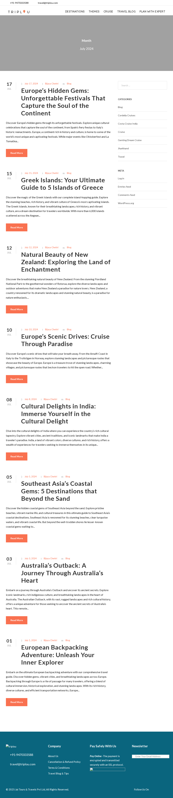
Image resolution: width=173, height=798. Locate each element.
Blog (69, 83)
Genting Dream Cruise (130, 140)
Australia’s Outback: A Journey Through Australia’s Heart (62, 572)
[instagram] (166, 2)
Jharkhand (123, 148)
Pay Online (96, 756)
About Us (53, 756)
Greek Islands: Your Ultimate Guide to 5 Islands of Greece (63, 183)
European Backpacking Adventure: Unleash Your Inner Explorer (58, 654)
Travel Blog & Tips (58, 773)
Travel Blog (126, 11)
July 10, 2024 (31, 329)
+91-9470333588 (19, 2)
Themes (94, 11)
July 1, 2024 (30, 640)
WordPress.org (126, 203)
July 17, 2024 (31, 83)
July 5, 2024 (30, 476)
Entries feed (124, 186)
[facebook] (144, 2)
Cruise (108, 11)
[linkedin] (150, 2)
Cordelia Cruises (126, 115)
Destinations (75, 11)
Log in (121, 178)
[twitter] (160, 2)
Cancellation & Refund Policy (64, 761)
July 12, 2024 (31, 247)
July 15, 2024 (31, 173)
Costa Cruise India (128, 123)
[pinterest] (155, 2)
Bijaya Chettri (51, 83)
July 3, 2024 (30, 558)
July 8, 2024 (30, 399)
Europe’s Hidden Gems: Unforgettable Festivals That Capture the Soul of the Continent (63, 102)
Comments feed (126, 194)
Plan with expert (152, 11)
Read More (16, 152)
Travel (121, 156)
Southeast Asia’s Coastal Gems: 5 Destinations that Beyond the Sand (59, 491)
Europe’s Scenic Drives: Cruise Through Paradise (65, 339)
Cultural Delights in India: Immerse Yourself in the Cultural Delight (58, 413)
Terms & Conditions (59, 767)
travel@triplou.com (48, 2)
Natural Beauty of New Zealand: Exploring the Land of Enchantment (66, 262)
